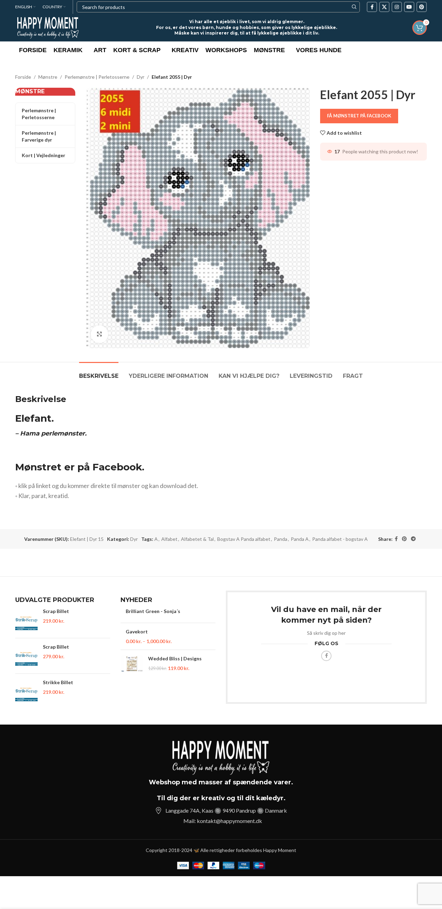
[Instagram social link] (397, 7)
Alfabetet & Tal (197, 539)
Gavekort (137, 631)
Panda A (300, 539)
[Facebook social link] (372, 7)
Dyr (140, 77)
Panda (280, 539)
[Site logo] (48, 27)
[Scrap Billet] (26, 620)
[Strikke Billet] (26, 691)
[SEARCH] (354, 6)
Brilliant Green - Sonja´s (153, 611)
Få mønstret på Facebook (359, 115)
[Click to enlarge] (99, 334)
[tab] (98, 372)
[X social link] (384, 7)
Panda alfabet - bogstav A (340, 539)
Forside (23, 77)
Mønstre (47, 77)
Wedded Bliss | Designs (175, 658)
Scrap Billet (56, 611)
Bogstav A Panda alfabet (243, 539)
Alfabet (169, 539)
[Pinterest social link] (421, 7)
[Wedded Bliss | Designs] (132, 663)
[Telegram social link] (413, 539)
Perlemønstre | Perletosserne (97, 77)
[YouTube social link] (409, 7)
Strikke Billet (58, 682)
